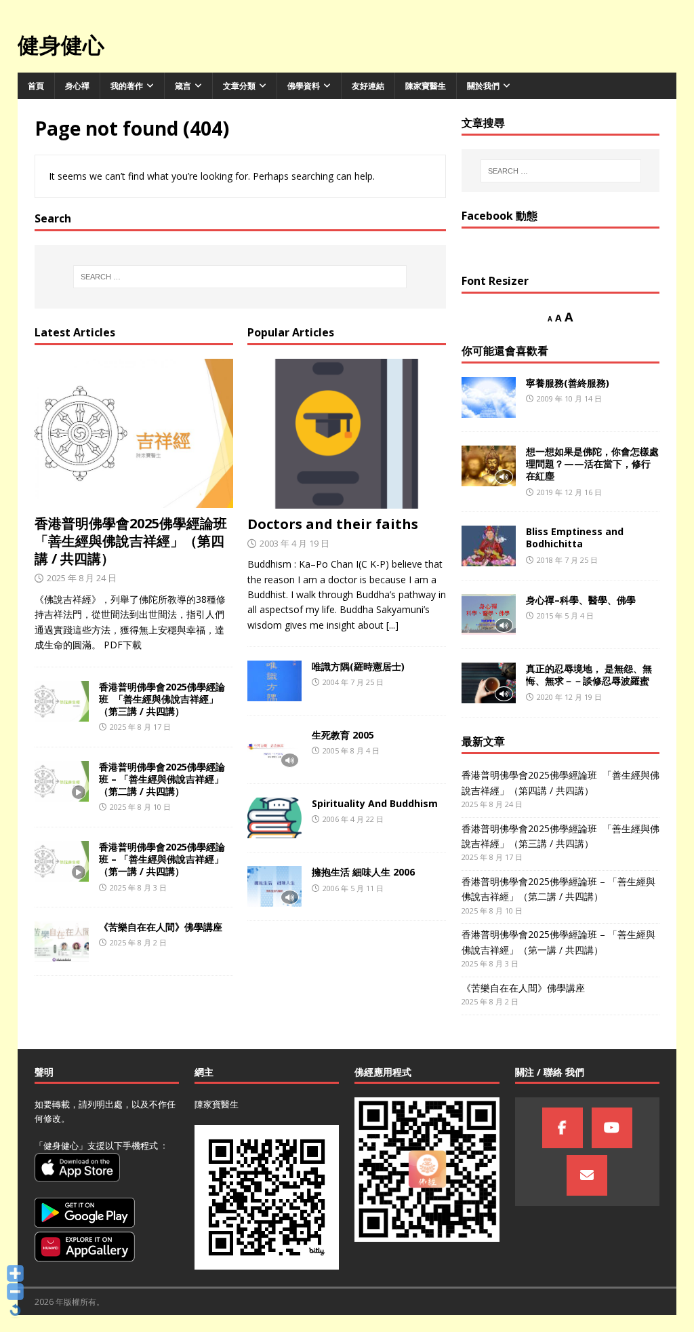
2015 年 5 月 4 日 (565, 615)
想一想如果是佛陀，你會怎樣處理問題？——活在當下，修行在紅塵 (592, 463)
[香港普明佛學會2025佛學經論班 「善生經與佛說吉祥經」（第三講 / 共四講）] (62, 701)
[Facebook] (562, 1128)
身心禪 (77, 86)
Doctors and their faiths (332, 524)
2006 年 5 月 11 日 (353, 888)
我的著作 (126, 86)
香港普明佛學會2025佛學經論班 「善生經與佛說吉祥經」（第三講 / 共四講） (162, 699)
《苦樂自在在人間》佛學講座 (160, 926)
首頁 (36, 86)
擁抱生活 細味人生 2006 (363, 871)
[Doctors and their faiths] (346, 433)
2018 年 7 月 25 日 (567, 560)
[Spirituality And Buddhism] (274, 818)
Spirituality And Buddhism (375, 803)
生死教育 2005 (343, 734)
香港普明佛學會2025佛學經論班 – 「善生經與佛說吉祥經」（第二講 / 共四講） (162, 779)
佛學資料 (303, 86)
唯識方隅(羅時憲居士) (358, 666)
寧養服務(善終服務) (567, 382)
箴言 (183, 86)
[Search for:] (240, 276)
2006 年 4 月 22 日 (353, 819)
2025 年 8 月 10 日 (140, 807)
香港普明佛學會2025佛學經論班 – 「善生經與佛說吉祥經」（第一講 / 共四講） (162, 859)
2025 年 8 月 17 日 (140, 727)
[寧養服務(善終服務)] (489, 397)
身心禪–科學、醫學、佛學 (581, 599)
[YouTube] (612, 1128)
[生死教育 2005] (274, 749)
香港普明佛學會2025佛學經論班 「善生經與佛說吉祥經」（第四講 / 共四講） (132, 541)
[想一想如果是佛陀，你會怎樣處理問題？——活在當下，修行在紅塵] (489, 466)
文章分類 (239, 86)
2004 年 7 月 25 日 (353, 682)
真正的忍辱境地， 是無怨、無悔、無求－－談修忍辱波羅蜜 (589, 674)
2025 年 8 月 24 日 (82, 578)
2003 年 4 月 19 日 (294, 543)
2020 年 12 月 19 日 (569, 697)
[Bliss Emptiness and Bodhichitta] (489, 546)
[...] (392, 625)
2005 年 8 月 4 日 (351, 750)
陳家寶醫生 (425, 86)
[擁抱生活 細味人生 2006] (274, 886)
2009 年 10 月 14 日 (569, 398)
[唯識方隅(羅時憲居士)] (274, 681)
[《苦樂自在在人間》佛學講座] (62, 941)
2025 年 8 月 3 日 (138, 887)
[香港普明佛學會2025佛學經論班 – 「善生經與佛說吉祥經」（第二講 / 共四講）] (62, 781)
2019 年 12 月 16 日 (569, 492)
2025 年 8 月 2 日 (138, 942)
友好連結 (368, 86)
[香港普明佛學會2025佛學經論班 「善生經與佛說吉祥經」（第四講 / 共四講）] (134, 433)
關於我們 (483, 86)
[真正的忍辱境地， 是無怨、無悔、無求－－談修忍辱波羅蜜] (489, 683)
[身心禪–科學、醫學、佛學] (489, 614)
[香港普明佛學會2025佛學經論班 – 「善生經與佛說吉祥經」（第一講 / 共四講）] (62, 861)
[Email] (587, 1175)
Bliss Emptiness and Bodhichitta (575, 537)
